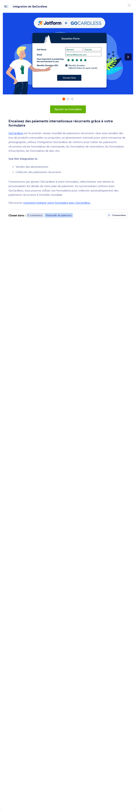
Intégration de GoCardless (30, 6)
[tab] (63, 99)
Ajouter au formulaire (68, 109)
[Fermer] (129, 5)
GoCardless (15, 133)
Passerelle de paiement (59, 215)
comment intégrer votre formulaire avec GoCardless (56, 202)
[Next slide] (128, 57)
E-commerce (35, 215)
